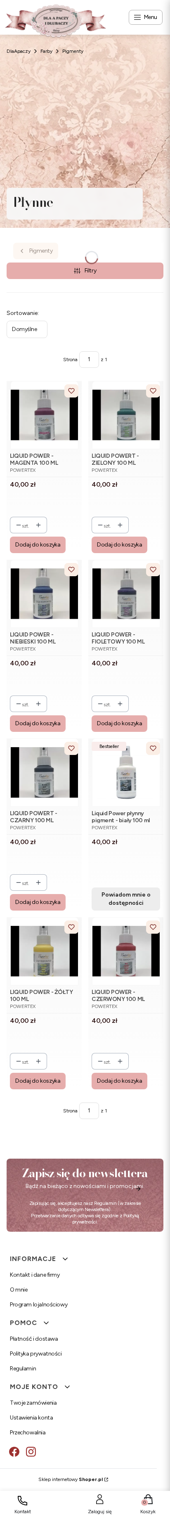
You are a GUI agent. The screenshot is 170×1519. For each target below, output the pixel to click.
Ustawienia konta (31, 1417)
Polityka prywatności (36, 1353)
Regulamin (105, 1203)
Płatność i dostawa (34, 1338)
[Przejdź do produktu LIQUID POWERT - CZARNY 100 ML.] (44, 772)
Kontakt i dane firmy (35, 1274)
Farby (46, 51)
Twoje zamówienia (33, 1402)
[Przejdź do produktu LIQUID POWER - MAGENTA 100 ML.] (44, 415)
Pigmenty (72, 51)
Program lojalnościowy (38, 1304)
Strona (70, 359)
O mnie (18, 1289)
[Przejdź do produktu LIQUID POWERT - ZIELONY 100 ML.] (126, 415)
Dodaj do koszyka (37, 544)
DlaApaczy (19, 51)
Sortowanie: (23, 313)
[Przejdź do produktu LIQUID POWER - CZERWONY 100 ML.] (126, 951)
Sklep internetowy (70, 1479)
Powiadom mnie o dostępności (126, 898)
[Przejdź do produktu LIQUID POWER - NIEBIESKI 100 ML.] (44, 594)
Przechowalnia (28, 1432)
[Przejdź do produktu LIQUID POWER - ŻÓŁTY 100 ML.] (44, 951)
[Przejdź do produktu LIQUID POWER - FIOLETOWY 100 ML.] (126, 594)
